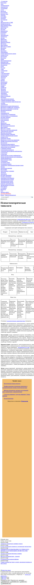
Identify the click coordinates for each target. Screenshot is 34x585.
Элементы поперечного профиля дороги (12, 543)
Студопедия (4, 1)
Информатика (4, 26)
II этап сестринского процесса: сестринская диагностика (16, 546)
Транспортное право (6, 159)
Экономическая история (7, 179)
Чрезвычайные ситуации (7, 185)
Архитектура (4, 7)
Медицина (3, 43)
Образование (4, 52)
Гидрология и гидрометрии (8, 114)
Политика (3, 58)
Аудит (2, 9)
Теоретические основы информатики (11, 155)
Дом (2, 21)
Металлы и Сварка (6, 46)
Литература (4, 36)
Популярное (4, 186)
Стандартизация (5, 73)
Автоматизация (5, 5)
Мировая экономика (6, 133)
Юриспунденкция (5, 96)
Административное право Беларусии (11, 101)
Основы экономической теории (9, 135)
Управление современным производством (12, 165)
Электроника (4, 94)
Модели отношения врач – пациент (10, 556)
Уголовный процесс (6, 164)
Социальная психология (7, 149)
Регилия (3, 67)
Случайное (4, 188)
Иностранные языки (6, 25)
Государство (4, 19)
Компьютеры (4, 31)
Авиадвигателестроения (7, 99)
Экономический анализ (7, 182)
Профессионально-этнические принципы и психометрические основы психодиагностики (14, 387)
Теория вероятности (6, 158)
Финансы (3, 84)
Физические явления (6, 168)
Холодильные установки (7, 171)
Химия (2, 86)
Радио (2, 66)
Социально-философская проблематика (11, 151)
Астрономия (4, 8)
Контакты (3, 189)
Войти (2, 195)
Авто (2, 4)
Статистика (4, 154)
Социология (4, 70)
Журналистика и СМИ (7, 22)
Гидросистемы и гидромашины (9, 116)
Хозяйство (3, 87)
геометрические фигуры (23, 219)
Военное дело (4, 14)
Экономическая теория (7, 181)
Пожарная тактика (6, 138)
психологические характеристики (16, 321)
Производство (4, 62)
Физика (3, 80)
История (3, 29)
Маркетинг (4, 39)
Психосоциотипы (8, 398)
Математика (4, 41)
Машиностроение (5, 42)
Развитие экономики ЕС (7, 183)
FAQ (2, 191)
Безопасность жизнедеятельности (10, 106)
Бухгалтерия (4, 12)
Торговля (3, 77)
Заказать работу (5, 192)
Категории (3, 2)
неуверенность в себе (23, 347)
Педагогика (4, 56)
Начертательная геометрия (8, 134)
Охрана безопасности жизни (8, 53)
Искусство (3, 28)
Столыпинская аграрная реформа (10, 559)
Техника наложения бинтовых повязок (11, 553)
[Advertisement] (17, 470)
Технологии (4, 76)
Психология (4, 65)
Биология (3, 11)
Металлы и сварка (5, 128)
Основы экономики (6, 176)
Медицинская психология (8, 125)
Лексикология (4, 35)
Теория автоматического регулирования (11, 157)
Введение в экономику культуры (9, 108)
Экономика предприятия (7, 178)
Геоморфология (5, 113)
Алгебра (3, 103)
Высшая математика (6, 110)
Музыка (3, 49)
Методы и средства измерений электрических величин (9, 130)
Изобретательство (5, 24)
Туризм (3, 79)
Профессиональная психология (9, 141)
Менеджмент (4, 45)
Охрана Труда (4, 55)
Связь (2, 69)
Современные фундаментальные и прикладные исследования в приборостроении (10, 147)
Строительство (5, 75)
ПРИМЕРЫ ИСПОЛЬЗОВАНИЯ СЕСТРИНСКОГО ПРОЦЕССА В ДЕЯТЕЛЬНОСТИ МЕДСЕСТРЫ (15, 550)
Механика (3, 48)
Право (2, 59)
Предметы (3, 97)
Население (3, 50)
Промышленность (5, 63)
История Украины (5, 117)
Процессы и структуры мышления (10, 140)
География (3, 17)
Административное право (8, 100)
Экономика (4, 93)
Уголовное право (5, 162)
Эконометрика (4, 91)
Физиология (4, 82)
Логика (3, 38)
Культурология (5, 118)
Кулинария (3, 32)
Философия (4, 83)
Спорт (2, 72)
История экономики (6, 175)
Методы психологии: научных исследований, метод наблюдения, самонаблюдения (15, 391)
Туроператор (4, 161)
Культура (3, 33)
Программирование (6, 60)
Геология (3, 18)
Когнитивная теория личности (12, 383)
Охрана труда (4, 137)
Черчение (3, 89)
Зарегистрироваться (10, 195)
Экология (3, 90)
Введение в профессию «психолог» (10, 107)
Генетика (3, 15)
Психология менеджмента (8, 144)
